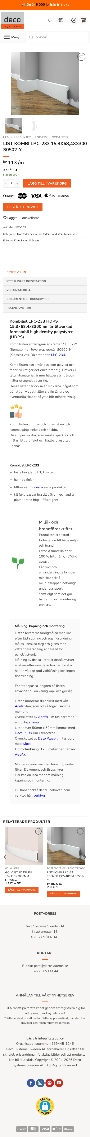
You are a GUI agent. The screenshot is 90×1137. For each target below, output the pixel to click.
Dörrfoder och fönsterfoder (33, 234)
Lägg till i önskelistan (23, 218)
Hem (6, 137)
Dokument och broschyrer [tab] (27, 299)
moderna (37, 487)
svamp (34, 722)
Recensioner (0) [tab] (18, 308)
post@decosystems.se (51, 966)
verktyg (39, 795)
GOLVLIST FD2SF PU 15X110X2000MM (18, 874)
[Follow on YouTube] (59, 1083)
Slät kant (34, 240)
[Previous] (10, 83)
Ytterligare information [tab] (26, 281)
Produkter (22, 137)
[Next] (80, 83)
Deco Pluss (23, 733)
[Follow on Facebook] (31, 1083)
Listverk (41, 137)
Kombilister (70, 234)
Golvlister (60, 137)
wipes (26, 743)
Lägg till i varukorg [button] (22, 889)
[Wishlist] (50, 20)
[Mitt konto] (73, 20)
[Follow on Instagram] (40, 1083)
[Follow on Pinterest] (49, 1083)
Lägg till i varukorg (47, 183)
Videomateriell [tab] (18, 290)
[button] (83, 20)
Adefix (20, 706)
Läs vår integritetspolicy (45, 1038)
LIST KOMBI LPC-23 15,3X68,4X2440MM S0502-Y (65, 876)
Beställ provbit (23, 207)
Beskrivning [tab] (16, 272)
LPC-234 (57, 355)
